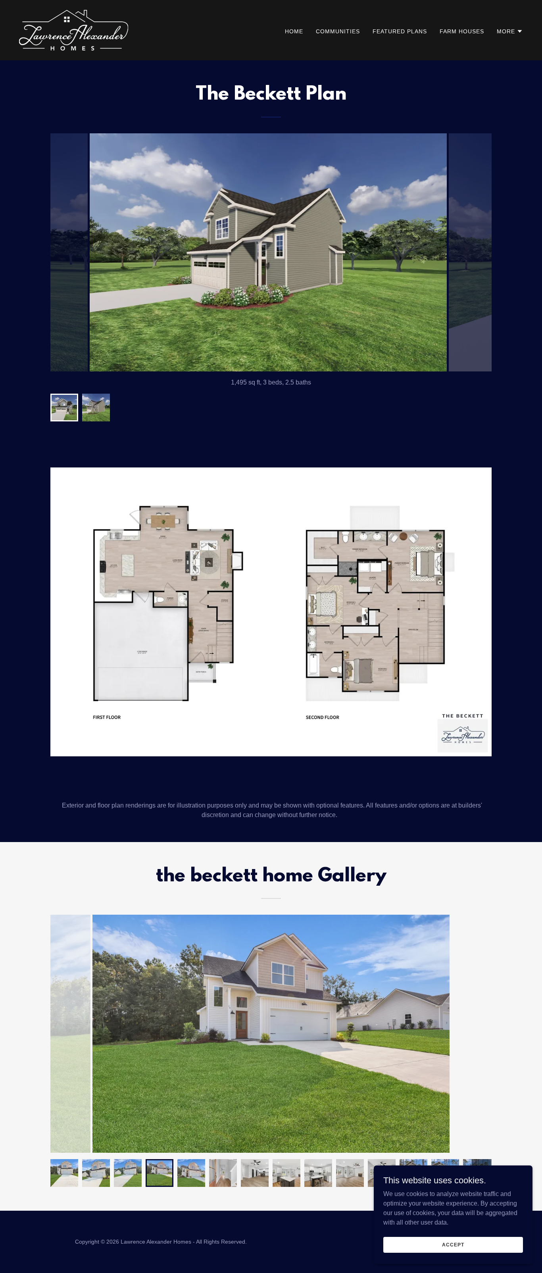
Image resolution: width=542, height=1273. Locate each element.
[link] (73, 29)
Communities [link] (338, 31)
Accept (453, 1244)
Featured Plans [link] (400, 31)
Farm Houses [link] (462, 31)
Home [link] (294, 31)
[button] (510, 31)
